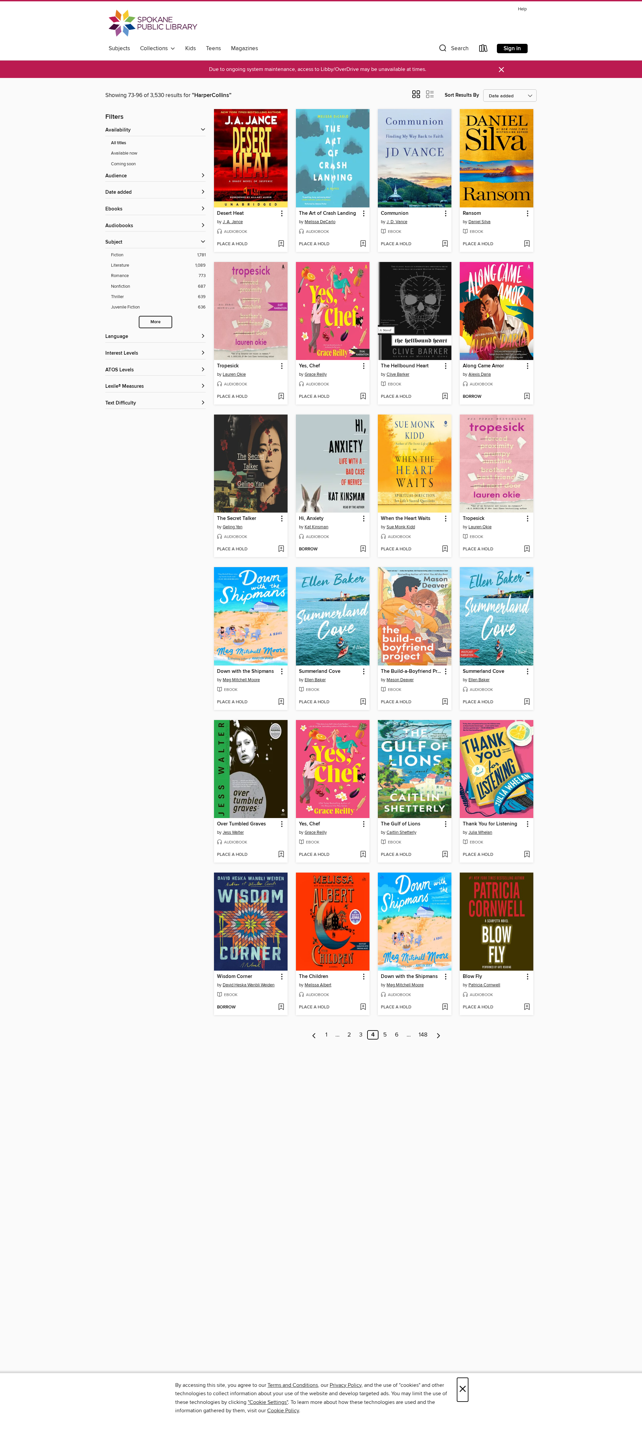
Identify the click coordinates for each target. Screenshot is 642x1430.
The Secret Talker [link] (236, 519)
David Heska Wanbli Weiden (249, 985)
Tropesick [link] (228, 366)
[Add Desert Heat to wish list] (281, 244)
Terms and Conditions (293, 1385)
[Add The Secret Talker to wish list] (281, 549)
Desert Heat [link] (230, 213)
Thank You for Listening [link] (490, 824)
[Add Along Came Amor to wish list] (527, 396)
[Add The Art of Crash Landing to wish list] (363, 244)
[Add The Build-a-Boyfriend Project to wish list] (445, 702)
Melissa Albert (318, 985)
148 (423, 1035)
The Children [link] (313, 977)
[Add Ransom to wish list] (527, 244)
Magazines (244, 48)
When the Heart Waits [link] (405, 519)
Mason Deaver (400, 680)
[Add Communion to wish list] (445, 244)
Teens (213, 48)
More (155, 322)
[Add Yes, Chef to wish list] (363, 396)
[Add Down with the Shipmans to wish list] (281, 702)
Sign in (512, 48)
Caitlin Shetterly (401, 832)
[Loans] (483, 49)
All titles (118, 143)
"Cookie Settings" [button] (268, 1402)
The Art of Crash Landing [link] (327, 213)
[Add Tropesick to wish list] (281, 396)
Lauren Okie (234, 374)
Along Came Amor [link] (483, 366)
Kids (190, 48)
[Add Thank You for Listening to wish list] (527, 855)
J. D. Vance (397, 222)
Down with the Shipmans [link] (245, 671)
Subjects (119, 48)
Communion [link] (395, 213)
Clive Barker (398, 374)
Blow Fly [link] (472, 977)
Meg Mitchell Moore (241, 680)
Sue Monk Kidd (401, 527)
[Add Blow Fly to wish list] (527, 1007)
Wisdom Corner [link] (234, 977)
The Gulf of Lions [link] (400, 824)
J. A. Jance (233, 222)
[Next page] (438, 1035)
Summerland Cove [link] (319, 671)
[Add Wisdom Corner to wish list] (281, 1007)
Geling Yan (232, 527)
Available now (124, 153)
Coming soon (123, 164)
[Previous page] (314, 1035)
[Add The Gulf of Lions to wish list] (445, 855)
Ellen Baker (315, 680)
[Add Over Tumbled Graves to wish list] (281, 855)
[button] (453, 49)
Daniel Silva (479, 222)
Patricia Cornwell (484, 985)
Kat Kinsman (316, 527)
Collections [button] (155, 48)
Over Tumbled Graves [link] (241, 824)
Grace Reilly (316, 374)
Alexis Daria (479, 374)
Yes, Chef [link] (309, 366)
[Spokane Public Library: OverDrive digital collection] (153, 23)
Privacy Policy (345, 1385)
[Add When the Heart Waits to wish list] (445, 549)
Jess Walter (233, 832)
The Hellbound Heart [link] (405, 366)
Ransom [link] (472, 213)
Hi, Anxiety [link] (311, 519)
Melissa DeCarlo (320, 222)
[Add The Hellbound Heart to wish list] (445, 396)
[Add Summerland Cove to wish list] (363, 702)
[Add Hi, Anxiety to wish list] (363, 549)
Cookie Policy (283, 1410)
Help (522, 9)
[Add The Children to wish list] (363, 1007)
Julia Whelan (480, 832)
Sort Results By (462, 95)
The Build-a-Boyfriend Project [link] (411, 671)
